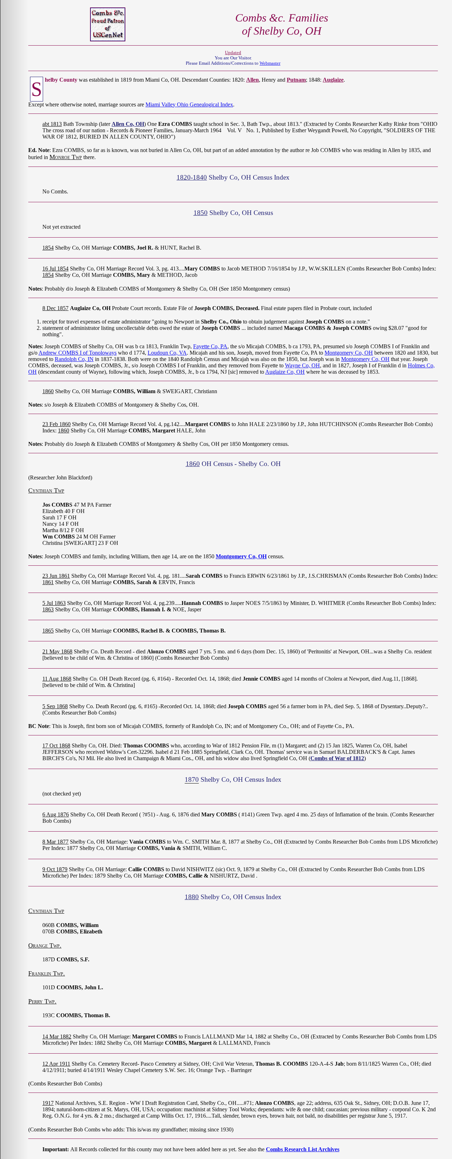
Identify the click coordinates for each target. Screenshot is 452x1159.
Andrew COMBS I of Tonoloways (77, 353)
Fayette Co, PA (210, 346)
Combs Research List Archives (302, 1149)
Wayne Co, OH (302, 365)
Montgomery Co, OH (349, 353)
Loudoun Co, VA (167, 353)
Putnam (296, 80)
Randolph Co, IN (74, 359)
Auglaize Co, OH (285, 372)
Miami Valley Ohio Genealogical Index (189, 104)
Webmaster (270, 63)
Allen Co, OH (128, 124)
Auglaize (333, 80)
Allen (252, 80)
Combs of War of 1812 (337, 758)
